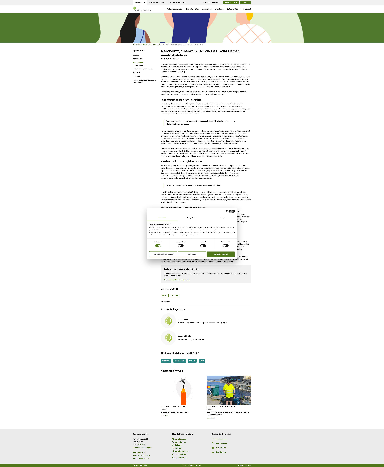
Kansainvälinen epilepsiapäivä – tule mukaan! (145, 81)
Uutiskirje (136, 76)
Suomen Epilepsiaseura (178, 2)
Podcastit (137, 72)
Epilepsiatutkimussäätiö (157, 2)
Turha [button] (202, 360)
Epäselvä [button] (192, 360)
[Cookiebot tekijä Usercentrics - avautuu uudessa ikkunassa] (226, 211)
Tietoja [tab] (222, 218)
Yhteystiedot (246, 9)
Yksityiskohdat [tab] (192, 218)
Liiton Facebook (221, 439)
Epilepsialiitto (140, 2)
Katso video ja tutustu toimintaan (177, 280)
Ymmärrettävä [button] (179, 360)
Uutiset (136, 55)
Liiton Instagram (221, 443)
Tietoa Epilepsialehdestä (143, 69)
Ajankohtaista (207, 9)
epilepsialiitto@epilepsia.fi (142, 447)
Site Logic (248, 465)
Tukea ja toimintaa (191, 9)
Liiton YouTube (220, 448)
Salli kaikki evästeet (221, 254)
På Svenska (216, 2)
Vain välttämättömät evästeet (163, 254)
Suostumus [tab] (162, 218)
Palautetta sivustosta (141, 458)
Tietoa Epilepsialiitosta (181, 451)
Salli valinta (192, 254)
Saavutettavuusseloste (141, 455)
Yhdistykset (219, 9)
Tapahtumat (138, 59)
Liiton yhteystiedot (179, 454)
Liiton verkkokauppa (180, 457)
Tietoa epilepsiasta (174, 9)
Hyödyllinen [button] (166, 360)
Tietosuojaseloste (139, 452)
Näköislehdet (139, 66)
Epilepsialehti (138, 62)
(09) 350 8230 (141, 445)
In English (207, 2)
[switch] (181, 245)
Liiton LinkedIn (220, 452)
